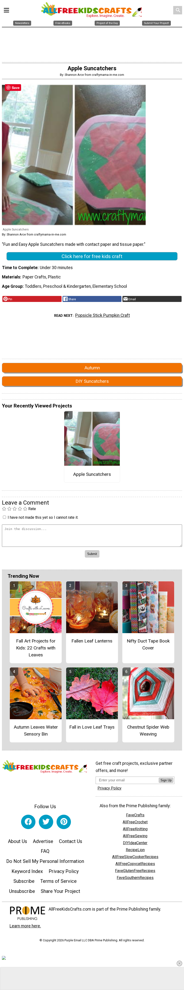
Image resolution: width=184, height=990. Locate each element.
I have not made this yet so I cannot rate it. (43, 517)
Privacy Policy (64, 871)
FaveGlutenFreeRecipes (135, 870)
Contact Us (70, 841)
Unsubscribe (22, 891)
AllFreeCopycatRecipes (135, 863)
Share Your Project (60, 891)
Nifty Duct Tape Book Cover (148, 644)
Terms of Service (58, 881)
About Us (17, 841)
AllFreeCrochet (135, 822)
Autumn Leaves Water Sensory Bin (36, 730)
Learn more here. (25, 926)
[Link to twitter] (46, 822)
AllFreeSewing (135, 836)
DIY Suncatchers (92, 381)
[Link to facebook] (28, 822)
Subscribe (23, 881)
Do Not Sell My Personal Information (45, 861)
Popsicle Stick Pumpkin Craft (102, 315)
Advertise (43, 841)
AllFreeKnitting (135, 829)
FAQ (45, 851)
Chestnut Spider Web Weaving (148, 730)
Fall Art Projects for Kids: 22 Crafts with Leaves (36, 648)
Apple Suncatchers (92, 474)
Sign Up (166, 780)
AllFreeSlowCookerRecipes (135, 856)
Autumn (92, 368)
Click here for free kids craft (92, 256)
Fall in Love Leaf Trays (92, 727)
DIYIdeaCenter (135, 843)
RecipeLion (135, 850)
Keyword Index (27, 871)
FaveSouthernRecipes (135, 877)
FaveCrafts (135, 815)
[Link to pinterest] (64, 822)
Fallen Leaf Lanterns (91, 641)
